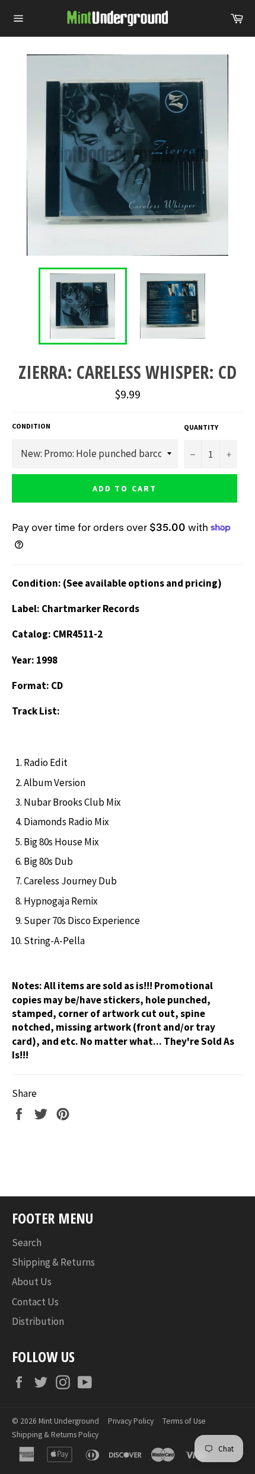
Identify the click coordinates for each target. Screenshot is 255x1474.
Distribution (38, 1321)
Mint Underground (69, 1421)
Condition (31, 425)
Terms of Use (184, 1421)
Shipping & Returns (53, 1262)
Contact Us (35, 1301)
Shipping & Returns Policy (55, 1435)
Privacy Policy (131, 1421)
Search (27, 1242)
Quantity (201, 427)
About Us (32, 1281)
